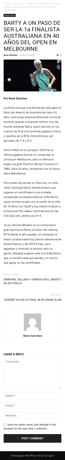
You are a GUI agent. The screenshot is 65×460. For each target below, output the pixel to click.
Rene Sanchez (10, 55)
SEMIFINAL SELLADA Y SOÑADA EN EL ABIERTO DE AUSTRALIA (32, 281)
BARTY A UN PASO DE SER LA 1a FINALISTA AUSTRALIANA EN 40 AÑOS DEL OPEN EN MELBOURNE (32, 35)
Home (7, 3)
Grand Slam (19, 3)
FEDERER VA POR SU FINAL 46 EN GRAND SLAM (32, 299)
